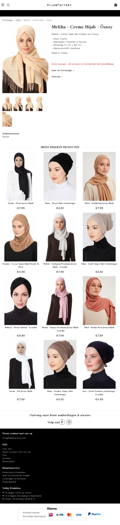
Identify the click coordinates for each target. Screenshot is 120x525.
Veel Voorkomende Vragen (16, 475)
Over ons (7, 449)
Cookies (6, 458)
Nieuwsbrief (8, 461)
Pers (4, 455)
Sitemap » (57, 76)
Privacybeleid (9, 482)
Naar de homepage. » (63, 70)
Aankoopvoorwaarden (13, 472)
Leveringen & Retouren (14, 478)
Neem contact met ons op (16, 452)
